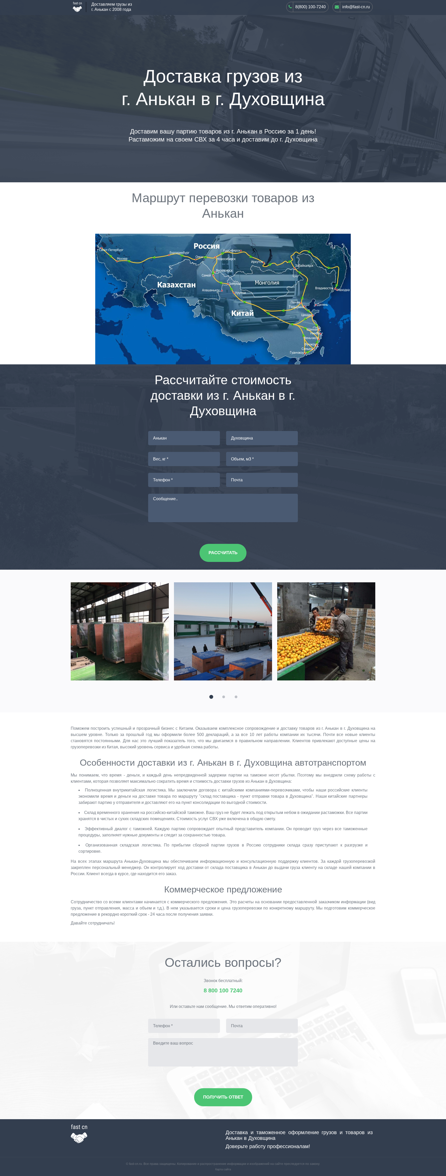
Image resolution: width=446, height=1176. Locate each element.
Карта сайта (223, 1169)
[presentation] (72, 627)
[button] (211, 696)
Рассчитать (223, 552)
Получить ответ (223, 1097)
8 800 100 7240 (223, 990)
